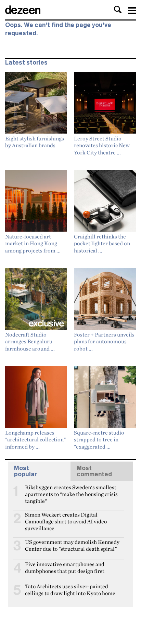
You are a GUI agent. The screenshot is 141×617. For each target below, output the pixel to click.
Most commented (94, 471)
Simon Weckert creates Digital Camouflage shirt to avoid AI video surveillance (66, 517)
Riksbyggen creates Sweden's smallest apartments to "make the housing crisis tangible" (71, 490)
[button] (118, 9)
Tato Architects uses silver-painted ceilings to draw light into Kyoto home (70, 589)
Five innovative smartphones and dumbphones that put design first (64, 567)
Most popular (25, 471)
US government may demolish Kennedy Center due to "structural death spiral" (72, 545)
